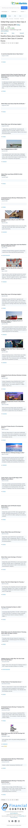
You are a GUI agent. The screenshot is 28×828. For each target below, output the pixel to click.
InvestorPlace (5, 413)
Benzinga (4, 91)
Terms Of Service (13, 817)
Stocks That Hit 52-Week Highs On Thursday (13, 582)
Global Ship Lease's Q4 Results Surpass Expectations (11, 506)
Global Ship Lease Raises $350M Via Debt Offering (11, 174)
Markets (3, 15)
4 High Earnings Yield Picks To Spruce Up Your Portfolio (12, 349)
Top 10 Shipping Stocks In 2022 (9, 149)
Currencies (11, 18)
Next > (17, 43)
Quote (5, 33)
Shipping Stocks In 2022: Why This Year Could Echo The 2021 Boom (12, 659)
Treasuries (22, 18)
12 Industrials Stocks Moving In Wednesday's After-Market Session (12, 759)
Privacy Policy (21, 816)
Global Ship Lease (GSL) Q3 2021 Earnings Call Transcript (13, 734)
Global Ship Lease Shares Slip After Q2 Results (13, 103)
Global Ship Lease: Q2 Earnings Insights (11, 124)
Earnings (5, 746)
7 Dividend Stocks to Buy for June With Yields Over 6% (12, 220)
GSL (18, 25)
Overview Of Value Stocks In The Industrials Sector (12, 427)
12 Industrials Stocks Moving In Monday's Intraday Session (13, 375)
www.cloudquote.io (14, 813)
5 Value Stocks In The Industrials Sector (11, 682)
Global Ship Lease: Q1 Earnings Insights (11, 294)
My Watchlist (14, 11)
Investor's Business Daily (6, 255)
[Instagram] (18, 821)
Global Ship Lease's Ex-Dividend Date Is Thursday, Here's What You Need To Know (13, 632)
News (7, 18)
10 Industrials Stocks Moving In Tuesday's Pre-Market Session (13, 707)
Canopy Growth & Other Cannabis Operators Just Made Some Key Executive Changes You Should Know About (13, 76)
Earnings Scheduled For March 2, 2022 (11, 607)
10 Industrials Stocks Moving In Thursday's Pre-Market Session (13, 781)
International (16, 18)
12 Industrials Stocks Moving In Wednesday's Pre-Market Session (13, 198)
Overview (3, 18)
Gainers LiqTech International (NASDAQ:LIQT (12, 765)
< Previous (3, 43)
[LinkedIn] (15, 821)
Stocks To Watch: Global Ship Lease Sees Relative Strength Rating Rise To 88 (13, 245)
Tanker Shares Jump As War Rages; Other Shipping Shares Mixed (11, 478)
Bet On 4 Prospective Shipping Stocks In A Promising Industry (11, 321)
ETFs (15, 15)
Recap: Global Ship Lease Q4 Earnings (11, 532)
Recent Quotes (4, 11)
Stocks (10, 15)
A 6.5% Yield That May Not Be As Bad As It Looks (12, 268)
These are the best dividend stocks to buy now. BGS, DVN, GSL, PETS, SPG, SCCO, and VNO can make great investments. (14, 227)
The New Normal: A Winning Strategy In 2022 (13, 452)
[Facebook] (12, 821)
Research (22, 33)
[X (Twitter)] (9, 821)
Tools (20, 15)
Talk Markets (4, 161)
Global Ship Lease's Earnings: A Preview (11, 557)
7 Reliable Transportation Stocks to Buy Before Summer (13, 402)
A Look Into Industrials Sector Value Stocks (12, 54)
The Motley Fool (5, 744)
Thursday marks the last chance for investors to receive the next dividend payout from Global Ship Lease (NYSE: (13, 640)
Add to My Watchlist (4, 31)
